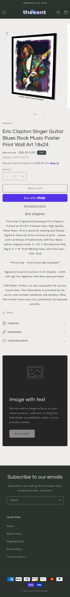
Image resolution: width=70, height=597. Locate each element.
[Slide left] (27, 114)
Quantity (7, 169)
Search (11, 526)
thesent (30, 591)
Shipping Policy (15, 541)
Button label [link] (22, 433)
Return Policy (14, 533)
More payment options (35, 206)
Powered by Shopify (41, 591)
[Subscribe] (59, 500)
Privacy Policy (14, 549)
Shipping (6, 157)
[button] (4, 12)
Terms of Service (16, 557)
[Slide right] (42, 114)
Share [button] (9, 312)
